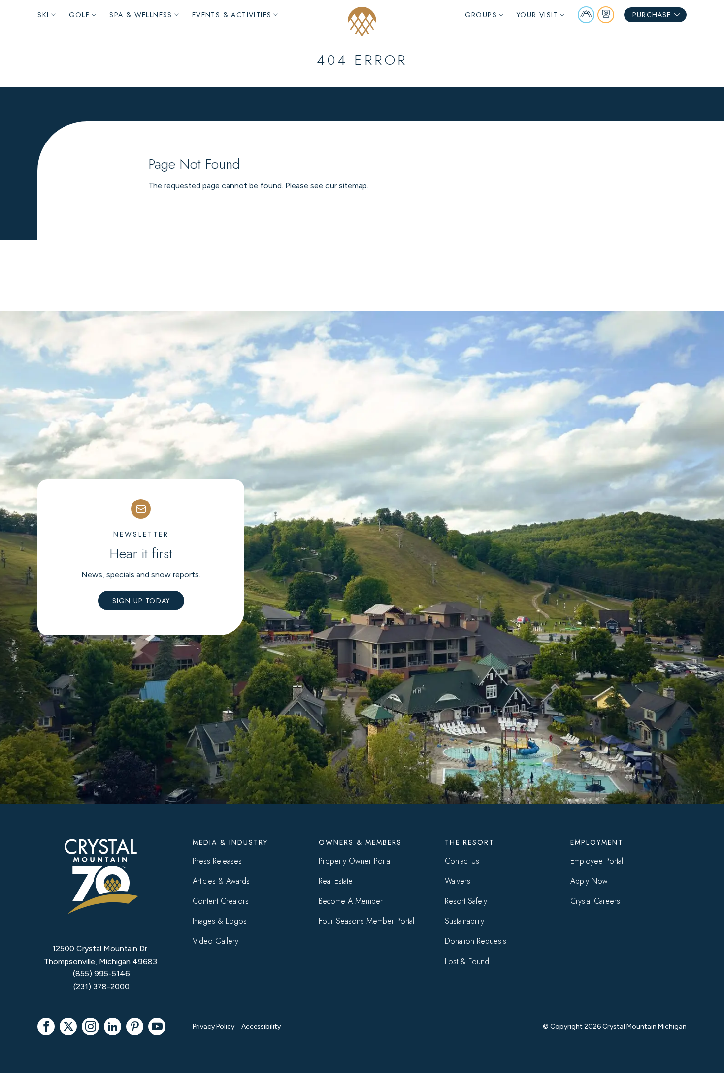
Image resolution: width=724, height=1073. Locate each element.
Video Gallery (215, 941)
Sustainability (464, 921)
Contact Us (462, 861)
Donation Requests (475, 941)
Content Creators (221, 901)
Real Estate (336, 881)
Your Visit (537, 15)
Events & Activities (232, 15)
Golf (79, 15)
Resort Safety (466, 901)
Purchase (651, 15)
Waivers (457, 881)
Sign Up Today (141, 601)
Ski (43, 15)
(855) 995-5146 (101, 973)
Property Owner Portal (355, 861)
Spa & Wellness (140, 15)
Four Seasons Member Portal (366, 921)
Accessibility (261, 1026)
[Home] (362, 21)
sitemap (353, 185)
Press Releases (217, 861)
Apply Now (589, 881)
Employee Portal (596, 861)
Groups (481, 15)
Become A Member (351, 901)
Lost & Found (467, 961)
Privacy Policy (213, 1026)
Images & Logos (220, 921)
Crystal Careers (595, 901)
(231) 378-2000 (101, 986)
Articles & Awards (221, 881)
